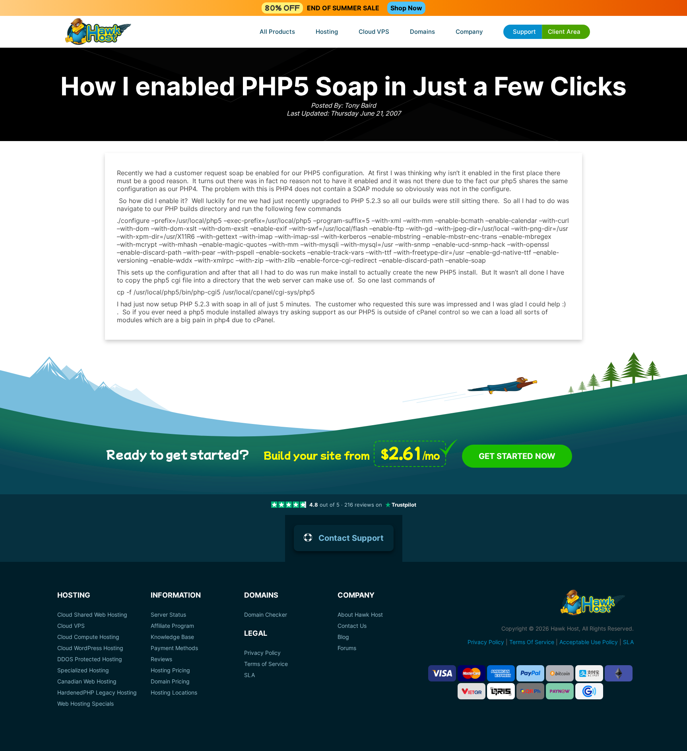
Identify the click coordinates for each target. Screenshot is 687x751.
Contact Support (351, 538)
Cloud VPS (374, 31)
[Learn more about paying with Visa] (442, 673)
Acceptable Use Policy (588, 642)
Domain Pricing (170, 681)
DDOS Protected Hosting (89, 659)
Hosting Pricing (170, 670)
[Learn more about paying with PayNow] (560, 691)
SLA (249, 675)
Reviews (161, 659)
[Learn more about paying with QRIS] (501, 691)
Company (469, 31)
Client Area (564, 31)
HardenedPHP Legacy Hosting (97, 692)
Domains (422, 31)
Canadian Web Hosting (86, 681)
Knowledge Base (172, 637)
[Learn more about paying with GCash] (589, 691)
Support (524, 31)
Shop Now (406, 8)
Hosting (327, 31)
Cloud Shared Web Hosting (92, 614)
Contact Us (352, 626)
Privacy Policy (262, 653)
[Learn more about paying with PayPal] (530, 673)
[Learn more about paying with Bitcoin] (560, 673)
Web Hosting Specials (85, 703)
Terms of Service (266, 664)
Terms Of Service (531, 642)
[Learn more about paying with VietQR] (471, 691)
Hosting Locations (174, 692)
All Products (277, 31)
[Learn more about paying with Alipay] (589, 673)
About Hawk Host (360, 614)
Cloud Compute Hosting (88, 637)
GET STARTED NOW (517, 456)
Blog (343, 637)
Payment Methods (174, 648)
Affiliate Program (172, 626)
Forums (347, 648)
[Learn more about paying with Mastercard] (471, 673)
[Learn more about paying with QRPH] (530, 691)
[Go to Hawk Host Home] (98, 32)
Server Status (168, 614)
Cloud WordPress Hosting (90, 648)
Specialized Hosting (83, 670)
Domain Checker (265, 614)
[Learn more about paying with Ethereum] (619, 673)
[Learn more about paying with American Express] (501, 673)
